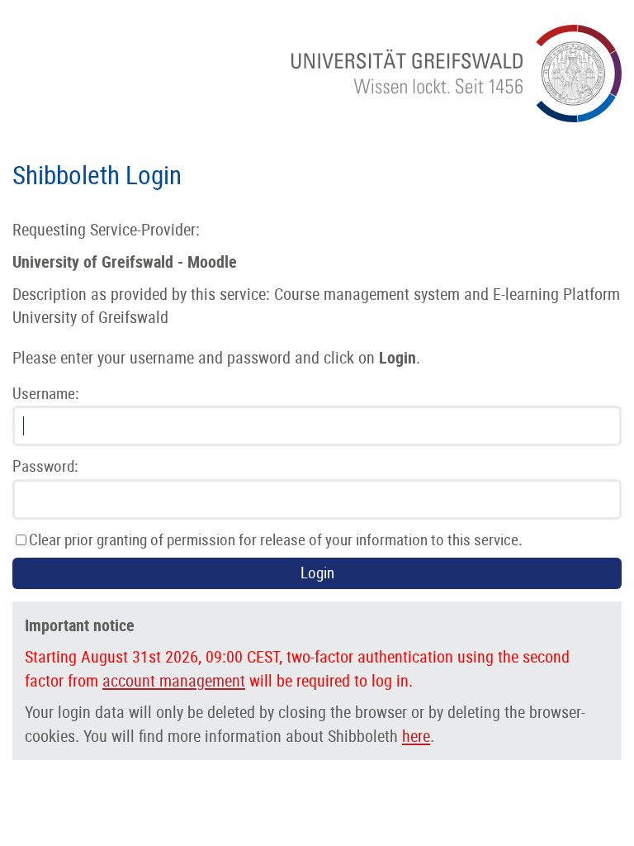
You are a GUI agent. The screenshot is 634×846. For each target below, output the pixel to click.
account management (173, 681)
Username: (45, 394)
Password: (45, 466)
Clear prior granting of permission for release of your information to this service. (276, 540)
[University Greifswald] (456, 116)
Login (317, 572)
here (416, 736)
